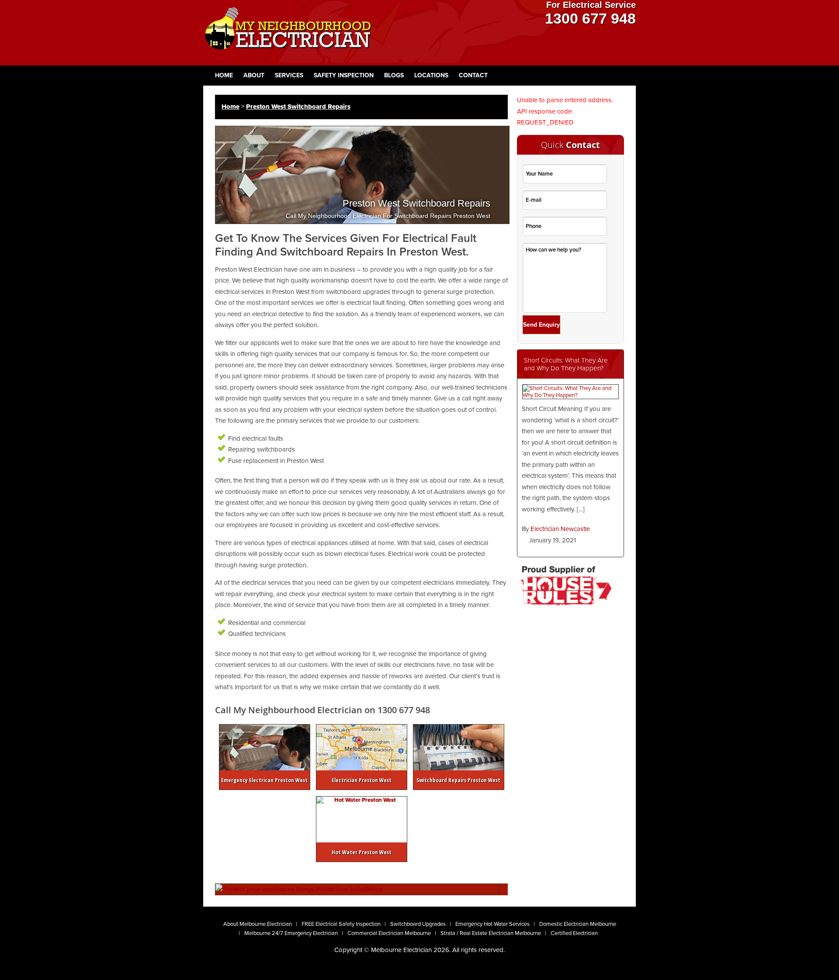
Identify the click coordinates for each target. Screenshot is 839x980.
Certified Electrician (574, 933)
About (253, 75)
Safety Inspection (344, 75)
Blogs (394, 75)
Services (289, 75)
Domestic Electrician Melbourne (577, 924)
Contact (473, 75)
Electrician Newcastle (560, 529)
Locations (431, 75)
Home (224, 75)
